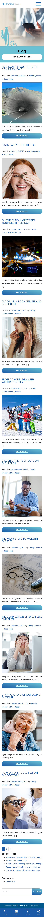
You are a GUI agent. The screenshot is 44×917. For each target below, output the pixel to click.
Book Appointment (22, 57)
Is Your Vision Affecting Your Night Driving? (18, 222)
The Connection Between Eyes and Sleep (22, 618)
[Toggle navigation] (38, 4)
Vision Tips (10, 881)
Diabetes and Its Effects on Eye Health (20, 462)
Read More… (22, 136)
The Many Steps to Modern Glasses (20, 540)
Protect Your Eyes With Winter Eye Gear (18, 381)
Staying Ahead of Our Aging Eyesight (21, 696)
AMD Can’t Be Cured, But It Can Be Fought (19, 68)
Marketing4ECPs (18, 906)
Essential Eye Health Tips (18, 145)
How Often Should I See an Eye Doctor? (20, 774)
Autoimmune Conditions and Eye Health (21, 303)
